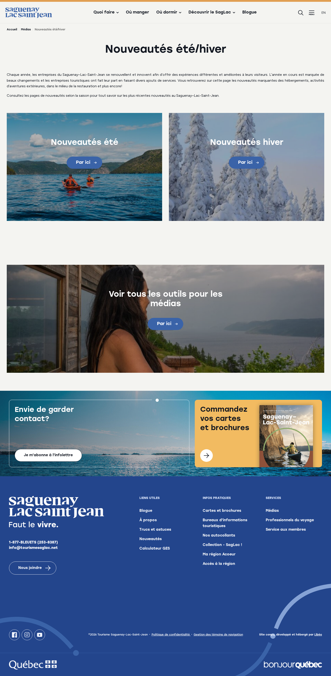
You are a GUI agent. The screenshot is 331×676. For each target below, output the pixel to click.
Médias (26, 29)
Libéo (318, 634)
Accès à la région (219, 564)
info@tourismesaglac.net (33, 548)
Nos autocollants (219, 535)
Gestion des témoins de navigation (218, 634)
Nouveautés (150, 539)
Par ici (83, 162)
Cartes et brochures (222, 511)
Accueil (12, 29)
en (324, 13)
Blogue (249, 13)
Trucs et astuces (155, 530)
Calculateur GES (154, 548)
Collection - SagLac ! (222, 545)
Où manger (137, 13)
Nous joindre (30, 568)
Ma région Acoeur (219, 554)
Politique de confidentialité (171, 634)
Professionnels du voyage (290, 520)
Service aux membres (286, 530)
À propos (148, 520)
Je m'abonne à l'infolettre (48, 455)
